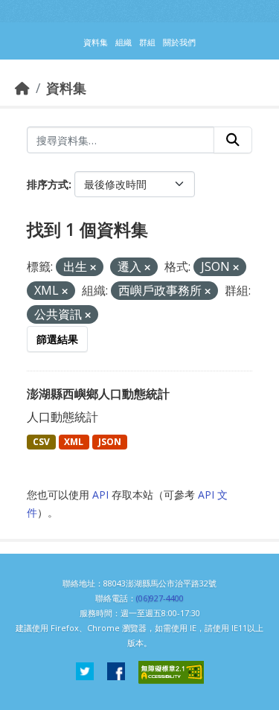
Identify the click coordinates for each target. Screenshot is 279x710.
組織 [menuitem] (123, 42)
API (100, 494)
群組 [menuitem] (147, 42)
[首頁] (22, 88)
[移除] (93, 267)
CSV (41, 441)
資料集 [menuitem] (95, 42)
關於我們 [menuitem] (179, 42)
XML (73, 441)
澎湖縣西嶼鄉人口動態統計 (98, 394)
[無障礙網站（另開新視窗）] (171, 672)
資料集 (66, 88)
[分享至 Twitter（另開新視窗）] (84, 672)
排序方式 (47, 184)
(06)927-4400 (160, 598)
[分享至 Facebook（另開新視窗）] (116, 672)
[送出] (233, 140)
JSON (109, 441)
